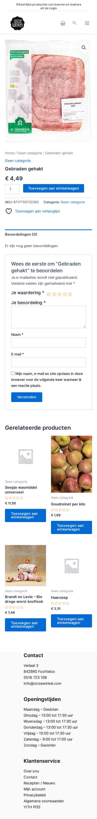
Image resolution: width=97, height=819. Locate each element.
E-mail (17, 354)
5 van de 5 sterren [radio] (70, 294)
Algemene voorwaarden (44, 801)
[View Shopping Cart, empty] (56, 23)
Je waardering (27, 292)
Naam (17, 334)
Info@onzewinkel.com (42, 683)
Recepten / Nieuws (39, 783)
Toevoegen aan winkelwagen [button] (24, 515)
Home (9, 153)
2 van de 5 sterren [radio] (54, 294)
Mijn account (34, 789)
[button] (74, 23)
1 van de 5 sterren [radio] (49, 294)
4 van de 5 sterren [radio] (65, 294)
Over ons (31, 771)
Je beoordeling (28, 302)
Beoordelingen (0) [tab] (21, 234)
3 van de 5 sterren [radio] (59, 294)
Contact (30, 777)
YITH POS (32, 807)
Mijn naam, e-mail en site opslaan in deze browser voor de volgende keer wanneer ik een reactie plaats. (47, 379)
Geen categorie (30, 153)
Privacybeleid (35, 795)
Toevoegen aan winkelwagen (53, 188)
